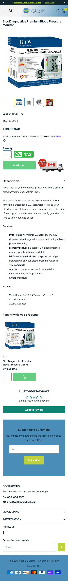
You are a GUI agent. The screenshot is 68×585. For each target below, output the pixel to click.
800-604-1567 (15, 497)
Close (34, 512)
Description (11, 181)
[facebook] (3, 532)
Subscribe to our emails (16, 540)
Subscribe (34, 460)
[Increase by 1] (11, 148)
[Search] (10, 10)
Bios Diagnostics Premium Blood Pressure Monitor (17, 363)
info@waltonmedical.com (21, 502)
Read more (49, 2)
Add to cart (19, 165)
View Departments (4, 10)
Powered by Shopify (48, 560)
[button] (3, 2)
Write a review (34, 409)
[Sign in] (57, 11)
